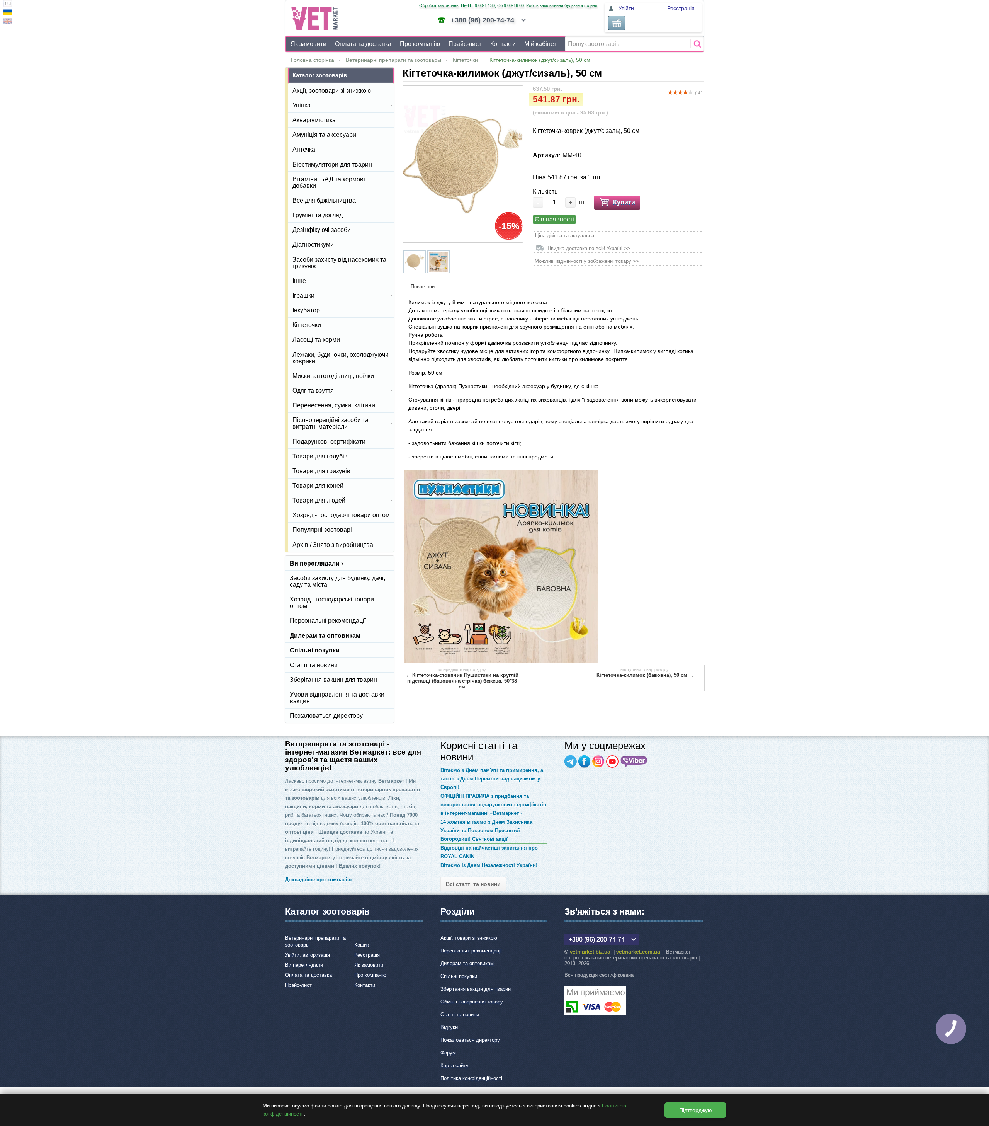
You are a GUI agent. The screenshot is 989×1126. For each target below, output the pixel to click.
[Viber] (634, 761)
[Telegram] (570, 761)
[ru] (8, 4)
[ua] (8, 13)
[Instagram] (598, 761)
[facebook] (584, 761)
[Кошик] (616, 23)
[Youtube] (612, 761)
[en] (8, 22)
